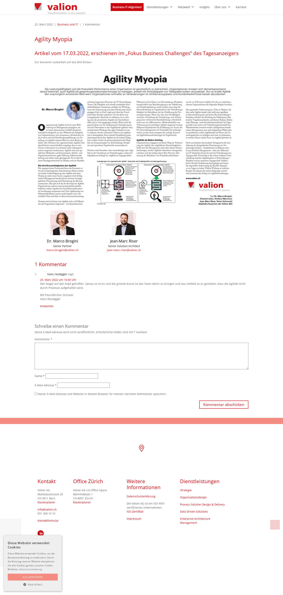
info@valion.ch (47, 509)
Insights (204, 7)
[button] (33, 584)
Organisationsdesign (193, 497)
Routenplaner (46, 502)
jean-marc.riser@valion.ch (124, 250)
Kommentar (43, 339)
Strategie (186, 490)
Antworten (47, 306)
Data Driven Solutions (194, 511)
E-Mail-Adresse (45, 385)
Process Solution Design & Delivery (202, 504)
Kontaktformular (48, 520)
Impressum (134, 518)
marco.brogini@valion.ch (62, 250)
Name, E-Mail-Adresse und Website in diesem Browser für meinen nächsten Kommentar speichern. (102, 394)
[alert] (33, 563)
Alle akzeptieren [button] (33, 577)
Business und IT (67, 24)
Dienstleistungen (157, 7)
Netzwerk (184, 7)
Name (40, 376)
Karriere (241, 7)
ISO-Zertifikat (135, 511)
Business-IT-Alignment (127, 7)
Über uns (220, 7)
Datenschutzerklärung (141, 496)
